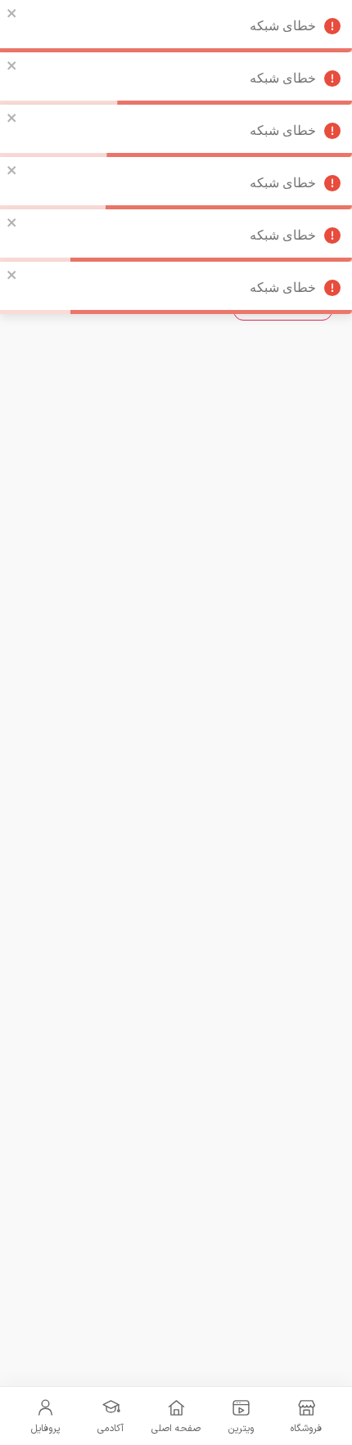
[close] (12, 13)
